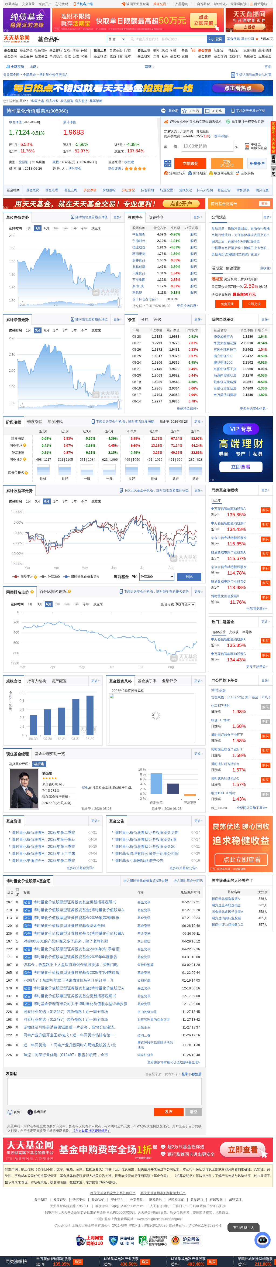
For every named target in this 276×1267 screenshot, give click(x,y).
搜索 (216, 39)
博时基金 (74, 168)
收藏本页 (264, 39)
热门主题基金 (223, 622)
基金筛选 (100, 56)
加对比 (217, 111)
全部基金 (29, 75)
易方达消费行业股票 (226, 918)
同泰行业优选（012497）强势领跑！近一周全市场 (65, 1011)
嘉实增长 (52, 101)
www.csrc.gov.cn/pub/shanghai (159, 1219)
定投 (67, 50)
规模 (56, 162)
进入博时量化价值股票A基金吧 (145, 881)
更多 (268, 67)
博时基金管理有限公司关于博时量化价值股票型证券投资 (75, 1004)
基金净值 (26, 50)
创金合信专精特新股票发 (229, 538)
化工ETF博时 (220, 706)
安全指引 (117, 1199)
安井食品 (138, 260)
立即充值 (254, 304)
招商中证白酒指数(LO (227, 925)
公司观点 (219, 217)
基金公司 (247, 39)
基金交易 (159, 4)
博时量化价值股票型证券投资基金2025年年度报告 (70, 957)
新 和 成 (138, 286)
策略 (156, 56)
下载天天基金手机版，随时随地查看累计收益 (156, 490)
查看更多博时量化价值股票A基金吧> (173, 1062)
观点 (164, 50)
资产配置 (59, 681)
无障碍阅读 (238, 4)
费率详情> (221, 136)
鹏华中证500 (223, 362)
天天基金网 (11, 75)
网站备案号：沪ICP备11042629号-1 (195, 1225)
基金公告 (224, 190)
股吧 (193, 234)
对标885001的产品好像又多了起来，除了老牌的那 (65, 941)
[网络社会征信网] (121, 1240)
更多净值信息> (187, 408)
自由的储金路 (147, 1012)
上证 (33, 67)
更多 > (198, 217)
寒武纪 (137, 293)
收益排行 (235, 56)
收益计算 (116, 56)
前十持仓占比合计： (146, 299)
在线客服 (216, 1199)
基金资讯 (13, 821)
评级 (84, 50)
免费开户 (45, 4)
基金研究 (143, 56)
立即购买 (190, 163)
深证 (150, 67)
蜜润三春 (143, 1035)
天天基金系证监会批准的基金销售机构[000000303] (97, 1212)
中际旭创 (138, 234)
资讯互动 (143, 50)
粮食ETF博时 (220, 720)
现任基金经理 (17, 754)
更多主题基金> (257, 666)
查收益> (266, 268)
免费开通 (227, 304)
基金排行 (55, 50)
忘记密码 (61, 4)
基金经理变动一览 (50, 754)
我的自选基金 (223, 319)
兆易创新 (138, 267)
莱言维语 (143, 941)
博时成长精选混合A (225, 764)
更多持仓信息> (187, 306)
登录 (85, 787)
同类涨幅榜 (16, 1261)
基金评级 (114, 168)
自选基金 (203, 4)
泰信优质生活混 (225, 388)
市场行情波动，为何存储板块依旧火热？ (241, 235)
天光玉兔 (143, 1027)
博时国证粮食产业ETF (227, 735)
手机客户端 (85, 4)
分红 (67, 56)
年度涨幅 (55, 421)
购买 (265, 510)
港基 (76, 50)
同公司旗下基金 (225, 680)
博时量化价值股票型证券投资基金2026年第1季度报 (71, 949)
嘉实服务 (81, 101)
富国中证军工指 (225, 369)
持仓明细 (147, 190)
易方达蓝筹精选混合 (226, 905)
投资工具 (100, 50)
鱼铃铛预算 (145, 965)
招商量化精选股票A (226, 899)
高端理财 (264, 50)
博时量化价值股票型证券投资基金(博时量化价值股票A (74, 910)
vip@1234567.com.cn (128, 1206)
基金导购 (220, 56)
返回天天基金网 (137, 4)
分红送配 (128, 190)
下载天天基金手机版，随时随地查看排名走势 (156, 591)
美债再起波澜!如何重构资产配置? (236, 254)
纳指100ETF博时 (223, 793)
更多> (117, 217)
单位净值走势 (17, 217)
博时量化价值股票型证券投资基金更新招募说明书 (70, 902)
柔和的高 (143, 980)
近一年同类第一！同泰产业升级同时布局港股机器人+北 (69, 1045)
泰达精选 (66, 101)
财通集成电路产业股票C (228, 581)
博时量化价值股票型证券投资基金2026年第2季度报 (71, 918)
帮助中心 (220, 4)
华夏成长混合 (223, 337)
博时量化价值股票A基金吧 (28, 881)
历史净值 (90, 190)
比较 (127, 50)
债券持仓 (156, 217)
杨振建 (129, 162)
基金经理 (51, 190)
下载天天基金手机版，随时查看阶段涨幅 (125, 422)
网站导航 (260, 4)
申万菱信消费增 (225, 395)
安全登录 (28, 4)
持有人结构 (205, 190)
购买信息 (262, 190)
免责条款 (136, 1199)
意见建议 (197, 1199)
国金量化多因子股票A (227, 912)
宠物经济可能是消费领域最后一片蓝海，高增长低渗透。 (70, 1027)
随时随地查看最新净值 (91, 217)
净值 (131, 319)
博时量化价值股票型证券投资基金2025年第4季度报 (71, 972)
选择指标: (168, 605)
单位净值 (15, 122)
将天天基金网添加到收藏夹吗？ (163, 1193)
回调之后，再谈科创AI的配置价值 (236, 241)
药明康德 (138, 254)
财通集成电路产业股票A (228, 552)
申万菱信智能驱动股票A (228, 509)
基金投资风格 (120, 681)
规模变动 (185, 190)
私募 (84, 56)
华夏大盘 (37, 101)
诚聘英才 (235, 1199)
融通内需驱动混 (225, 375)
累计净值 (69, 122)
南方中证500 (223, 356)
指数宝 (233, 50)
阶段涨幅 (109, 190)
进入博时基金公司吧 (188, 881)
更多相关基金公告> (183, 868)
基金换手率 (147, 681)
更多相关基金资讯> (80, 868)
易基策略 (95, 101)
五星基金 (264, 56)
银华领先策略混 (225, 382)
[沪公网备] (185, 1240)
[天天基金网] (18, 39)
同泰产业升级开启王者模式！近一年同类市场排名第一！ (70, 1035)
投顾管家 (40, 50)
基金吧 (175, 56)
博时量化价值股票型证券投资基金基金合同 (64, 925)
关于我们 (40, 1199)
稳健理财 (249, 50)
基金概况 (32, 190)
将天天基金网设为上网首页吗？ (113, 1193)
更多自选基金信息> (254, 409)
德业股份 (138, 247)
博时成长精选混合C (225, 778)
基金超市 (204, 56)
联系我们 (98, 1199)
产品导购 (181, 4)
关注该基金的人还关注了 (232, 880)
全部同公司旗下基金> (252, 808)
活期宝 (218, 50)
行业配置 (166, 190)
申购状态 (56, 56)
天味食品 (138, 273)
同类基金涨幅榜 (225, 490)
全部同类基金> (257, 609)
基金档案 (13, 190)
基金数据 (10, 50)
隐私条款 (155, 1199)
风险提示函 (176, 1199)
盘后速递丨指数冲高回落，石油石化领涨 (241, 228)
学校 (173, 50)
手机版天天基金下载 (250, 111)
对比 (189, 577)
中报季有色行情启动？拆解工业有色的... (240, 248)
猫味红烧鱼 (145, 1055)
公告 (76, 56)
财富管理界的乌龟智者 (153, 1020)
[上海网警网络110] (89, 1240)
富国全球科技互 (225, 349)
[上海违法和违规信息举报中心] (153, 1240)
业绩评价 (169, 681)
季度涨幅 (34, 421)
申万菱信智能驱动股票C (228, 523)
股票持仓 (135, 217)
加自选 (194, 111)
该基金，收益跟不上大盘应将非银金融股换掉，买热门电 (70, 964)
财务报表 (243, 190)
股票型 (23, 162)
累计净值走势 (17, 319)
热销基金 (250, 56)
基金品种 (49, 39)
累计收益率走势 (19, 491)
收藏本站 (11, 4)
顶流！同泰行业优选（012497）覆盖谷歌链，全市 (65, 1055)
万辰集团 (138, 280)
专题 (184, 50)
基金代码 (233, 39)
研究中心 (79, 1199)
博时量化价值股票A (53, 75)
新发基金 (41, 56)
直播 (185, 56)
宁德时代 (138, 241)
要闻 (156, 50)
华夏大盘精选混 (225, 343)
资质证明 (59, 1199)
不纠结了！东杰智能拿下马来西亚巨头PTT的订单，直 (68, 980)
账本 (128, 56)
